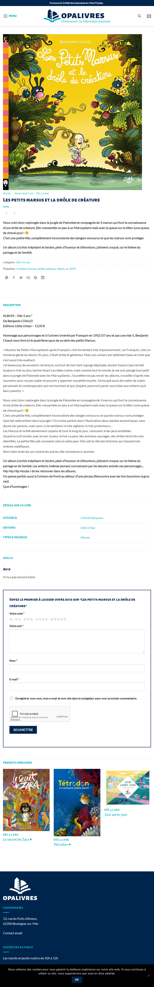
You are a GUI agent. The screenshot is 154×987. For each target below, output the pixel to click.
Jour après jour (116, 814)
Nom (13, 660)
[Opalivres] (77, 16)
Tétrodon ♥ (62, 844)
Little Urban (87, 527)
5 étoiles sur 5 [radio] (57, 619)
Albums (85, 537)
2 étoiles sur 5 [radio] (17, 619)
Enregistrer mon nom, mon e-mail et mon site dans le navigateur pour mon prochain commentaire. (76, 698)
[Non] (148, 977)
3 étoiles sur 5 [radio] (27, 619)
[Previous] (3, 819)
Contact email (12, 933)
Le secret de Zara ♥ (17, 839)
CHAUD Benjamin (91, 518)
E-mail (14, 679)
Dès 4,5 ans (42, 193)
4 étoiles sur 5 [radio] (41, 619)
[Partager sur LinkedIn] (43, 277)
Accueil (7, 193)
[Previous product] (14, 213)
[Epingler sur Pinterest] (35, 277)
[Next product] (6, 213)
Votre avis (16, 626)
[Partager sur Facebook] (14, 277)
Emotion (21, 268)
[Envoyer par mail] (28, 277)
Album (60, 268)
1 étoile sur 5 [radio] (10, 619)
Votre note (16, 613)
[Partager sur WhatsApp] (6, 277)
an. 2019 (71, 268)
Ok (77, 979)
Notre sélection (24, 193)
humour (32, 268)
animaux (51, 268)
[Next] (151, 819)
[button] (10, 16)
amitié (41, 268)
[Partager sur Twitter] (21, 277)
